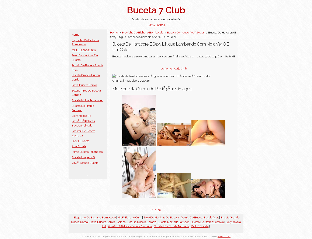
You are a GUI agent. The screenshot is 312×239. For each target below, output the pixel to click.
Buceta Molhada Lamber (87, 100)
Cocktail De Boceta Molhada (171, 226)
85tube (156, 209)
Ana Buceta (79, 146)
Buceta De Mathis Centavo (207, 222)
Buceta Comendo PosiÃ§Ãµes (185, 32)
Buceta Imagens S (83, 157)
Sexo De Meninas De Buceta (161, 217)
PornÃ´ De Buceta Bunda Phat (200, 217)
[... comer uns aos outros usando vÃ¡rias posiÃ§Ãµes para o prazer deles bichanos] (174, 144)
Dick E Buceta (80, 141)
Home (75, 34)
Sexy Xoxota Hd (81, 115)
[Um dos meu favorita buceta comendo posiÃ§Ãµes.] (139, 197)
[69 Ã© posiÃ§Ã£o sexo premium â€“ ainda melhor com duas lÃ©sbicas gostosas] (208, 197)
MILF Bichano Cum (84, 49)
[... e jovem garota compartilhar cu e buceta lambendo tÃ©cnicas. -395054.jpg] (139, 144)
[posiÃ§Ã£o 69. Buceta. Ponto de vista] (208, 144)
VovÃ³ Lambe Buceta (85, 162)
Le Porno (166, 68)
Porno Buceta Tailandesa (87, 151)
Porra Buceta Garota (84, 85)
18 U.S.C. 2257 (224, 236)
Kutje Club (180, 68)
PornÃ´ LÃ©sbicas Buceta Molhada (130, 226)
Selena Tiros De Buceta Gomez (136, 222)
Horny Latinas (156, 24)
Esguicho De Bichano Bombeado (142, 32)
